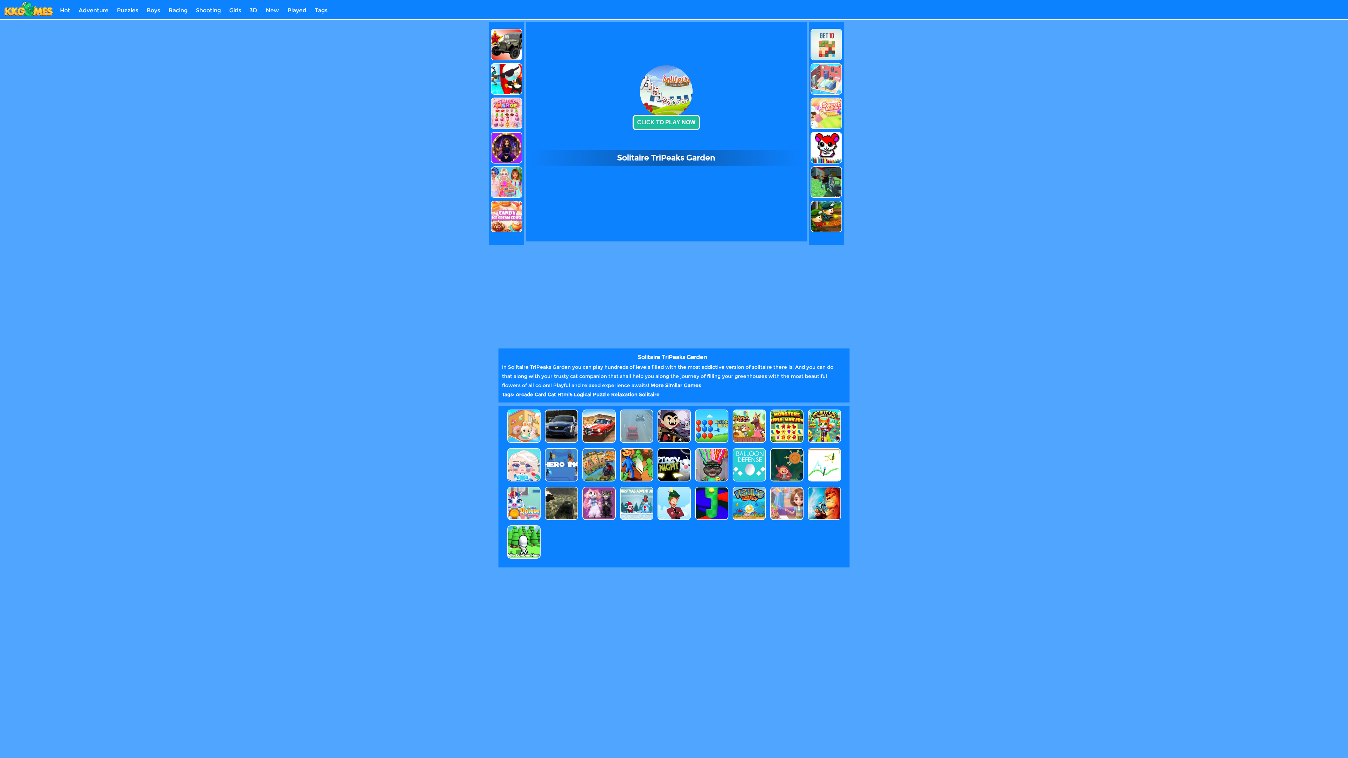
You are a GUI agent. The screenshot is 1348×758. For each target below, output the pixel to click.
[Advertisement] (457, 127)
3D (253, 10)
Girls (235, 10)
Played (297, 10)
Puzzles (127, 10)
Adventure (93, 10)
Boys (153, 10)
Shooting (208, 10)
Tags (321, 10)
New (272, 10)
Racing (177, 10)
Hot (65, 10)
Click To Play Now (666, 122)
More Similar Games (675, 385)
